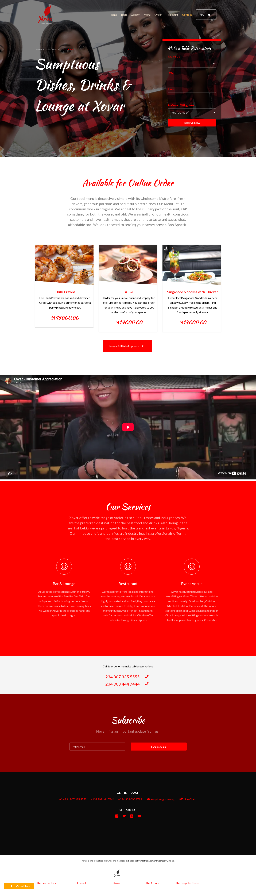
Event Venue (192, 583)
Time (171, 89)
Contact (187, 14)
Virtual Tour (22, 886)
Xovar (68, 49)
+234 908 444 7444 (122, 683)
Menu (146, 14)
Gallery (135, 14)
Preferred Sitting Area (181, 105)
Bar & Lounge (64, 583)
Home (113, 14)
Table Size (174, 56)
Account (173, 14)
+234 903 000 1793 (130, 799)
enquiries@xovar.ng (162, 799)
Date (171, 72)
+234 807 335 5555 (122, 676)
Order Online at (49, 49)
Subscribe (158, 746)
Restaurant (127, 583)
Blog (124, 14)
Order (158, 14)
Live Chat (189, 799)
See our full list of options (124, 346)
